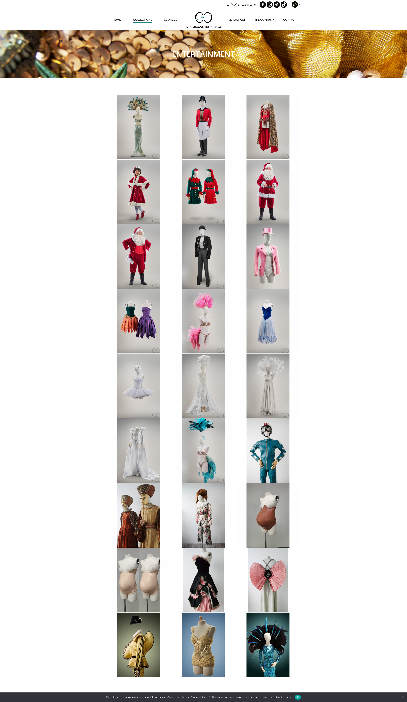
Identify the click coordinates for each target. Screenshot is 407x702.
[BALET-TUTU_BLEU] (268, 321)
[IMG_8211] (203, 580)
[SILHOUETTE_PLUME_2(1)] (203, 386)
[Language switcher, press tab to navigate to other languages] (295, 6)
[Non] (403, 697)
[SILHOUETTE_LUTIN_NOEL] (203, 192)
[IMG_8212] (268, 645)
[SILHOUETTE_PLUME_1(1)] (139, 450)
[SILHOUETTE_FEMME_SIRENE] (139, 127)
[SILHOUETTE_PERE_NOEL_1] (268, 192)
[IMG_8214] (139, 645)
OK (297, 697)
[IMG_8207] (268, 450)
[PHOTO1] (203, 127)
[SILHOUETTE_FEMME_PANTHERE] (268, 127)
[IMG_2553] (268, 515)
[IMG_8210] (203, 645)
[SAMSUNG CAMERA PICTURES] (139, 515)
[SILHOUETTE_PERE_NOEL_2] (139, 256)
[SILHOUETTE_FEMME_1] (203, 321)
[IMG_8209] (203, 515)
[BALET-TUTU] (139, 386)
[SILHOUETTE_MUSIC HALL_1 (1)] (268, 256)
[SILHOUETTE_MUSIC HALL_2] (203, 256)
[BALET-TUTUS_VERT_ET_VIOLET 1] (139, 321)
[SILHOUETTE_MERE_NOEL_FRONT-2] (139, 192)
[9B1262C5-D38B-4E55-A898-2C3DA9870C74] (139, 580)
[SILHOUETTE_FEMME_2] (203, 450)
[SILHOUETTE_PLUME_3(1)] (268, 386)
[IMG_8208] (268, 580)
